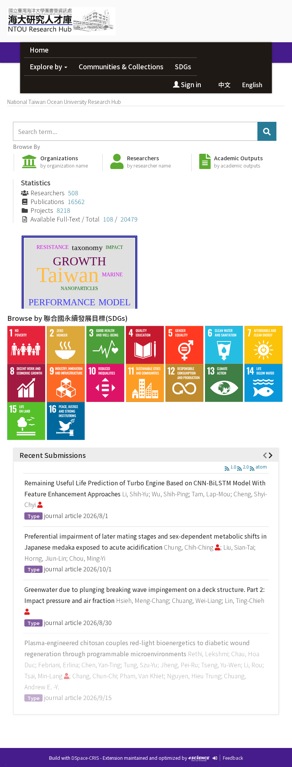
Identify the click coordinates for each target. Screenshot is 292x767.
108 (108, 218)
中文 (224, 84)
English (252, 84)
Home (39, 49)
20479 (129, 218)
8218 (63, 210)
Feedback (233, 757)
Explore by (46, 66)
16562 (76, 201)
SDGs (183, 66)
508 (73, 192)
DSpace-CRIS (85, 757)
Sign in (190, 84)
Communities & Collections (121, 66)
